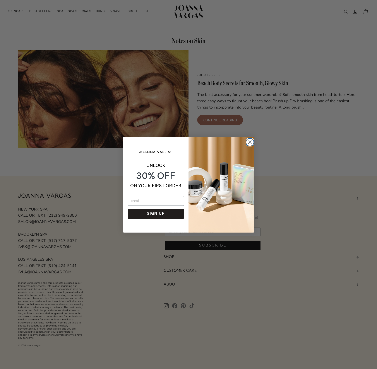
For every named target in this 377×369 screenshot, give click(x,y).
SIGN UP (156, 214)
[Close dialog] (249, 141)
